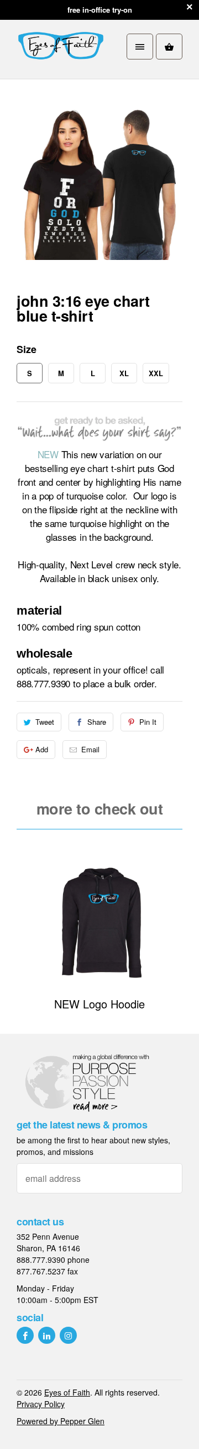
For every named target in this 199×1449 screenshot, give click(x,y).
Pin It (147, 722)
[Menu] (140, 46)
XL (124, 373)
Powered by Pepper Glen (60, 1420)
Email (90, 749)
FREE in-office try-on (99, 9)
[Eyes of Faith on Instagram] (68, 1335)
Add (41, 749)
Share (96, 722)
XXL (156, 373)
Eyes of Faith (67, 1392)
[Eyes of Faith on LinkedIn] (46, 1335)
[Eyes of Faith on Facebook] (25, 1335)
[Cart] (169, 46)
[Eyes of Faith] (61, 46)
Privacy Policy (41, 1403)
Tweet (44, 722)
